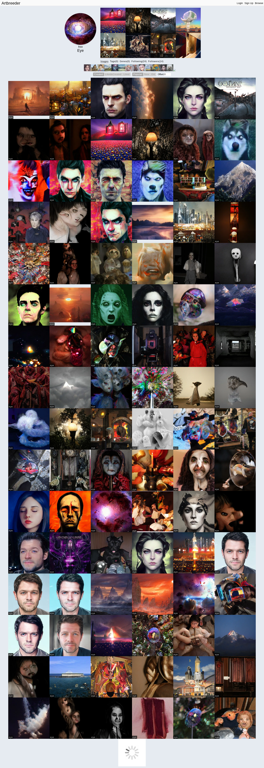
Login (240, 3)
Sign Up (248, 3)
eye (11, 117)
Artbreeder (11, 3)
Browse (259, 3)
